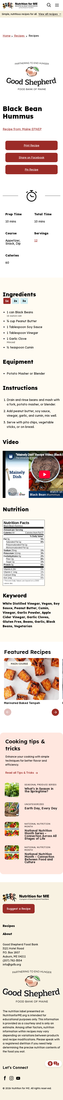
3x (24, 301)
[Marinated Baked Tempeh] (31, 681)
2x (15, 301)
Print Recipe (31, 145)
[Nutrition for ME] (20, 5)
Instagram (11, 1078)
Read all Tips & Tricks (20, 772)
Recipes (9, 926)
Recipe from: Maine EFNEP (22, 129)
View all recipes (48, 14)
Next (55, 712)
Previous (7, 712)
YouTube (18, 1078)
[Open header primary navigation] (57, 5)
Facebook (5, 1078)
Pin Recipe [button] (31, 169)
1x (7, 301)
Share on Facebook (31, 157)
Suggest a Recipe (19, 908)
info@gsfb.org (12, 964)
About (7, 934)
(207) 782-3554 (12, 960)
